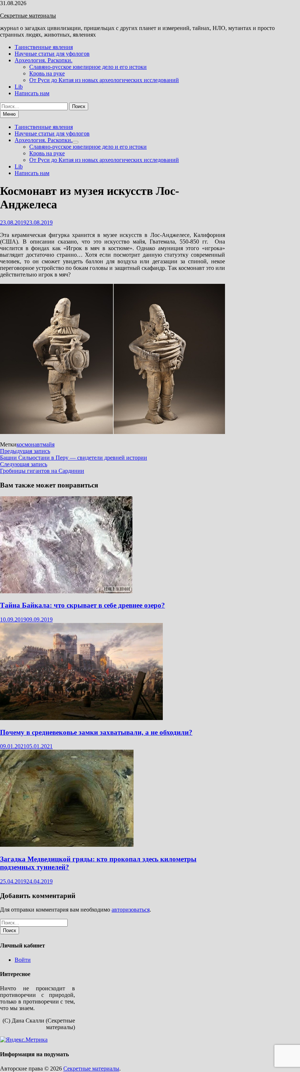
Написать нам (32, 93)
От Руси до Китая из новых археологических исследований (104, 80)
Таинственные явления (44, 47)
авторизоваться (131, 909)
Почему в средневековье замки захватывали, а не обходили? (96, 732)
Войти (23, 960)
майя (48, 444)
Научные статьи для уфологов (52, 54)
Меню (9, 114)
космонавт (29, 444)
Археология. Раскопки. (43, 60)
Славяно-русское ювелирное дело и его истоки (88, 67)
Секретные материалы (28, 15)
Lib (19, 87)
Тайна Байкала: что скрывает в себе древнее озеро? (82, 605)
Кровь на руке (47, 73)
